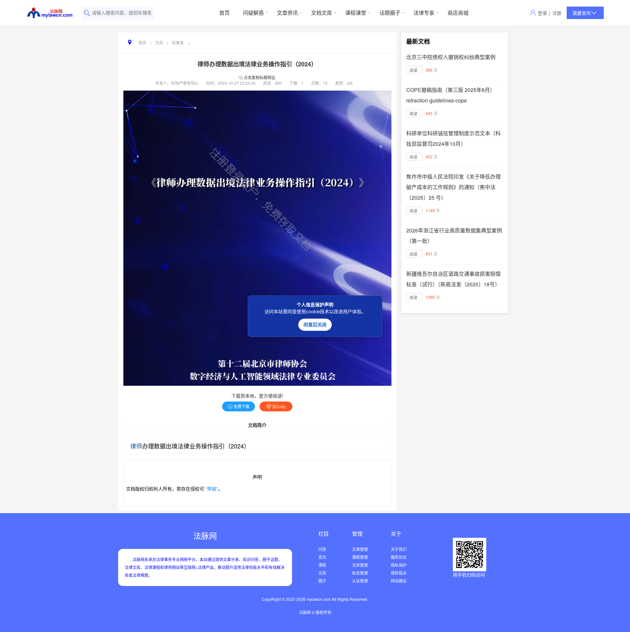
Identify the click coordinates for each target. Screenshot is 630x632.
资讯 (322, 557)
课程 (322, 565)
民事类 (178, 42)
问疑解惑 (253, 12)
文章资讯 (287, 12)
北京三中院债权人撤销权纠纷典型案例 (450, 57)
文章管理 (360, 549)
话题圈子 (389, 12)
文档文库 (321, 12)
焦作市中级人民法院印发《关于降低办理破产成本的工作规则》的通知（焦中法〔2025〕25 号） (453, 187)
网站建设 (399, 580)
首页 (224, 12)
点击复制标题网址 (259, 77)
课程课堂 (355, 12)
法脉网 (205, 535)
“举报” (211, 488)
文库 (159, 42)
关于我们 (399, 549)
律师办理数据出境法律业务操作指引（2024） (257, 64)
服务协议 (399, 557)
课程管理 (360, 557)
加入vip (278, 406)
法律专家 (423, 12)
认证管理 (360, 580)
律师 (136, 446)
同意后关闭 (315, 324)
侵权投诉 (399, 573)
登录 (542, 13)
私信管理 (360, 573)
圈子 (322, 580)
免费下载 (241, 406)
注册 (556, 13)
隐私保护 (399, 565)
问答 (322, 549)
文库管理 (360, 565)
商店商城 (458, 12)
